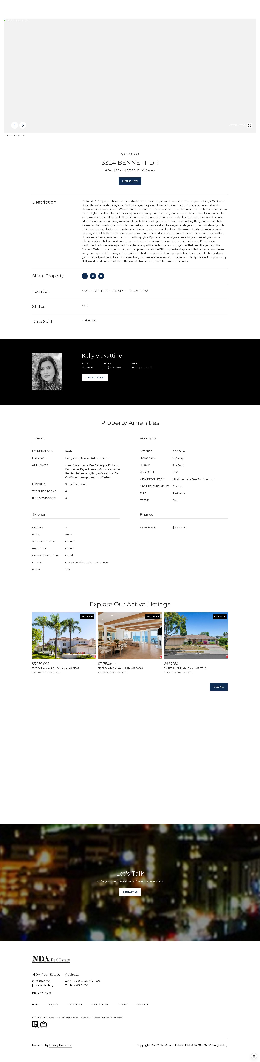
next (22, 125)
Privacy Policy (218, 1045)
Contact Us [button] (130, 892)
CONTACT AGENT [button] (95, 377)
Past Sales (122, 1004)
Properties (53, 1004)
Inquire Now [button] (130, 181)
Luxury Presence (60, 1045)
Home (35, 1004)
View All (219, 687)
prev (14, 125)
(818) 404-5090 (41, 981)
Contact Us (142, 1004)
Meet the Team (99, 1004)
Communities (75, 1004)
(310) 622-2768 (112, 367)
